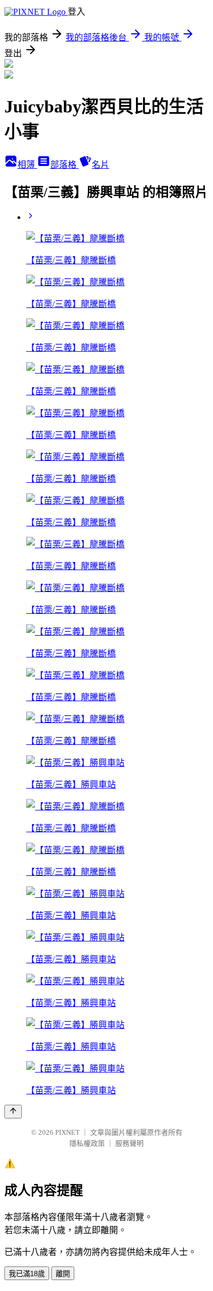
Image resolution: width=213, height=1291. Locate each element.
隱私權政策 (87, 1143)
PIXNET (67, 1132)
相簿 (27, 164)
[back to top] (13, 1111)
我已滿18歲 (27, 1274)
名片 (100, 164)
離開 (63, 1274)
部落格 (64, 164)
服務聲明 (129, 1143)
